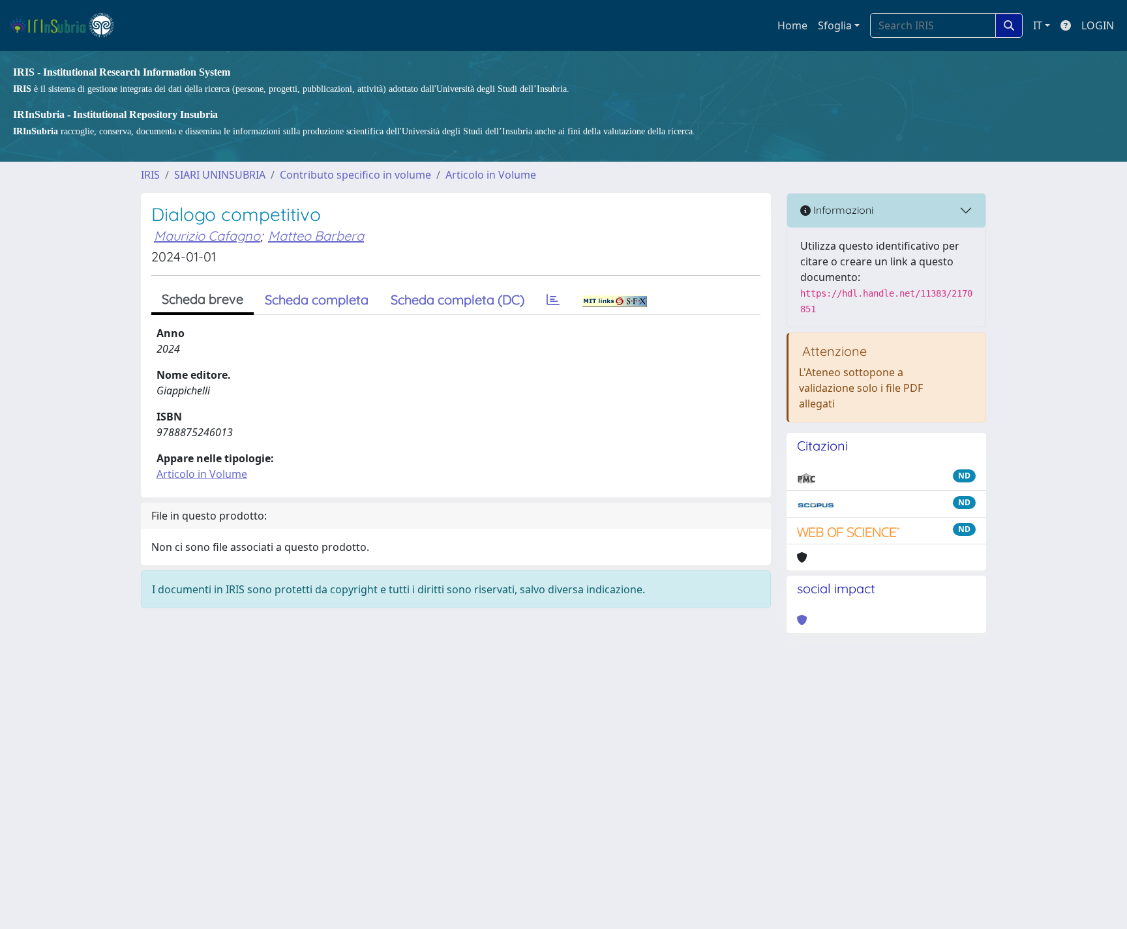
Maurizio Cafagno (207, 236)
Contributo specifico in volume (355, 175)
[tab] (553, 300)
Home (792, 25)
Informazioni (842, 209)
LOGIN (1097, 25)
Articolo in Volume (490, 175)
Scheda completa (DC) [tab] (457, 299)
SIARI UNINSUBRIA (219, 175)
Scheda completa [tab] (316, 299)
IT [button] (1037, 25)
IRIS (150, 175)
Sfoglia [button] (835, 25)
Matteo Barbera (316, 236)
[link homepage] (67, 25)
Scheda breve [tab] (202, 299)
